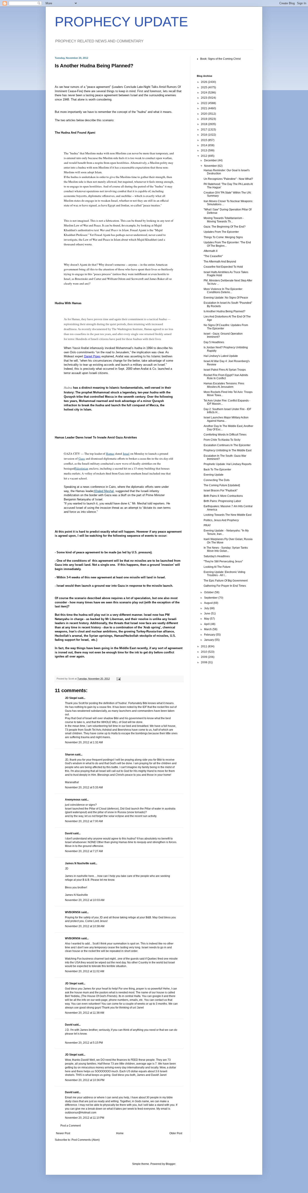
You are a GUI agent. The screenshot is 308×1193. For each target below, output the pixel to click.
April (207, 624)
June (207, 613)
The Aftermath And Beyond (220, 261)
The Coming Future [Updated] (222, 485)
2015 (204, 140)
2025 (204, 87)
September (211, 597)
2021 (204, 108)
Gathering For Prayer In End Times (225, 585)
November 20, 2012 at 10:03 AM (84, 900)
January (209, 639)
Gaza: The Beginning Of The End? (225, 226)
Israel (126, 454)
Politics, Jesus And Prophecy (221, 520)
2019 (204, 119)
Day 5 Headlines (214, 342)
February (210, 634)
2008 (204, 662)
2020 (204, 113)
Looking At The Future (217, 566)
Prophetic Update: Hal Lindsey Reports (227, 464)
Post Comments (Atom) (85, 1139)
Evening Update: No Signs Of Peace (226, 297)
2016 (204, 134)
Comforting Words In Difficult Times (225, 434)
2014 (204, 145)
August (208, 602)
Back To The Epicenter (217, 469)
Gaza (81, 458)
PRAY (207, 525)
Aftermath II (210, 251)
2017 (204, 129)
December (211, 160)
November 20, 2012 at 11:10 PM (84, 1117)
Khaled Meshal (104, 491)
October (209, 592)
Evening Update (213, 474)
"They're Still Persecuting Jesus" (223, 561)
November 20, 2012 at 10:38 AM (84, 926)
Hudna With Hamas (68, 303)
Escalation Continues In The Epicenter (227, 445)
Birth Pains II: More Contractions (223, 495)
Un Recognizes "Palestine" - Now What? (228, 178)
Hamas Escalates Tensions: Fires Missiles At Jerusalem (224, 385)
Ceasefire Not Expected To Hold (223, 266)
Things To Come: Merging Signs (223, 237)
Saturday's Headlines (217, 556)
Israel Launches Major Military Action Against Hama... (226, 419)
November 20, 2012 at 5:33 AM (84, 787)
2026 (204, 82)
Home (120, 1133)
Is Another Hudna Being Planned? (224, 311)
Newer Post (63, 1133)
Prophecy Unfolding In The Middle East (227, 450)
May (207, 618)
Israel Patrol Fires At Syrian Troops (225, 369)
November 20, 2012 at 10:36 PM (84, 1080)
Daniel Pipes (92, 356)
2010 (204, 651)
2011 (204, 646)
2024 (204, 92)
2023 (204, 97)
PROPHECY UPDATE (121, 21)
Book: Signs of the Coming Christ (220, 58)
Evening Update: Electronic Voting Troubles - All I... (224, 573)
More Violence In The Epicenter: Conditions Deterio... (223, 290)
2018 (204, 124)
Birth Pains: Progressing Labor (222, 501)
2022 (204, 103)
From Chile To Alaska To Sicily (222, 439)
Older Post (175, 1133)
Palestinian (81, 468)
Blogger (170, 1164)
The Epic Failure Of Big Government (226, 580)
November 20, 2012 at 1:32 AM (84, 742)
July (207, 608)
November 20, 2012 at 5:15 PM (84, 1042)
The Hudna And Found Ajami (75, 132)
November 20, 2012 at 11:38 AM (84, 1012)
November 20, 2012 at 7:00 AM (84, 821)
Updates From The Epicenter (221, 231)
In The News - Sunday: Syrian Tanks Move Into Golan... (226, 549)
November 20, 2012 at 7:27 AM (84, 851)
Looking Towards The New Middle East (227, 514)
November (211, 165)
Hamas (110, 454)
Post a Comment (70, 1125)
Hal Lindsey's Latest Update (221, 356)
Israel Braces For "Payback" (220, 490)
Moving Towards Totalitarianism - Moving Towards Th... (224, 220)
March (208, 629)
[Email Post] (118, 678)
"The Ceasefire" (213, 256)
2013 (204, 150)
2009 (204, 657)
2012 (204, 155)
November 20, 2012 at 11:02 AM (84, 971)
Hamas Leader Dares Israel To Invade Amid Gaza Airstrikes (96, 437)
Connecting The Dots (217, 480)
